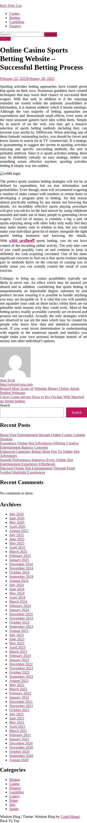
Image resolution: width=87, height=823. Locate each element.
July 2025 (16, 535)
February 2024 (20, 606)
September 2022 (21, 677)
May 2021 (16, 722)
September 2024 (21, 577)
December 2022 (21, 664)
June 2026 (16, 518)
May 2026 (16, 522)
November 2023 (21, 618)
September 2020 (21, 756)
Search (5, 405)
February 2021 (20, 735)
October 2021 (19, 710)
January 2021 (19, 739)
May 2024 (16, 593)
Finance (15, 26)
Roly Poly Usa (11, 6)
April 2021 (17, 727)
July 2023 (16, 635)
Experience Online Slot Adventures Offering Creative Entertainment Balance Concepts (39, 445)
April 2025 (17, 547)
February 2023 (20, 656)
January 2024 (19, 610)
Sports (14, 809)
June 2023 (16, 639)
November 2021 (21, 706)
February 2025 (20, 556)
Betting (14, 18)
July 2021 (16, 714)
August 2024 (18, 581)
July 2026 (16, 514)
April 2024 (17, 597)
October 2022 (19, 672)
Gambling (16, 22)
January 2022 (19, 697)
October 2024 (19, 572)
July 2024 (16, 585)
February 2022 (20, 693)
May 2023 (16, 643)
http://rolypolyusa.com (16, 384)
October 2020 (19, 752)
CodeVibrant (70, 817)
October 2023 (19, 622)
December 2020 (21, 743)
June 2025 (16, 539)
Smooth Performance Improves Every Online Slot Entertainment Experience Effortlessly (36, 462)
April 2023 (17, 647)
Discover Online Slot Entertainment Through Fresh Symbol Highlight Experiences (37, 470)
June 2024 (16, 589)
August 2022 (18, 681)
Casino (14, 14)
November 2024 (21, 568)
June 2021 (16, 718)
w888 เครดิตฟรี (22, 241)
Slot (12, 805)
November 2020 (21, 747)
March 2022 (18, 689)
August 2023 (18, 631)
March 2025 (18, 552)
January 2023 (19, 660)
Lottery (14, 796)
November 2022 (21, 668)
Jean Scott (7, 380)
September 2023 (21, 627)
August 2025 (18, 531)
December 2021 (21, 702)
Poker (13, 800)
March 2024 (18, 602)
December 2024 (21, 564)
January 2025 (19, 560)
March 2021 (18, 731)
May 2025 (16, 543)
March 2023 (18, 652)
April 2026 (17, 527)
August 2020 (18, 760)
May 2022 (16, 685)
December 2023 (21, 614)
